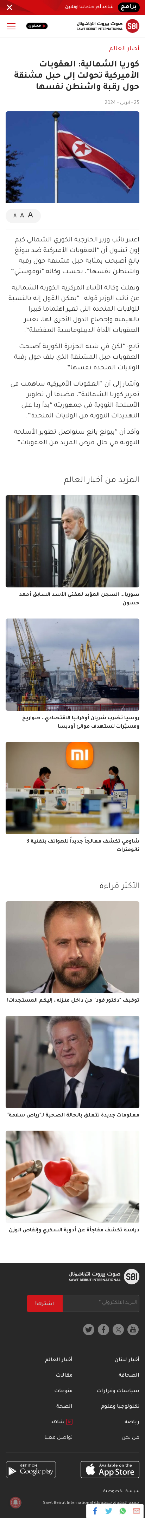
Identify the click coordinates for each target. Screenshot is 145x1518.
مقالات (64, 1376)
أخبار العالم (124, 49)
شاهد (58, 1422)
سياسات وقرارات (117, 1391)
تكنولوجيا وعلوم (120, 1407)
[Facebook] (95, 1511)
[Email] (136, 1511)
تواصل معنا (58, 1438)
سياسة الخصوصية (121, 1491)
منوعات (63, 1391)
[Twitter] (109, 1511)
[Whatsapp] (122, 1511)
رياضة (132, 1422)
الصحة (64, 1407)
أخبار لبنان (127, 1360)
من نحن (130, 1438)
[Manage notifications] (15, 1502)
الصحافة (129, 1376)
